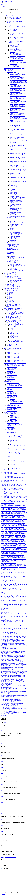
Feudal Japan (13, 221)
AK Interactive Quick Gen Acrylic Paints (16, 435)
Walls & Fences (13, 416)
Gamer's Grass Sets (11, 361)
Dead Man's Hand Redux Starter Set (15, 17)
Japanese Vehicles (14, 194)
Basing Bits (9, 349)
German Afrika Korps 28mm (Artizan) (18, 536)
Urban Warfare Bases (12, 375)
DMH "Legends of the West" (16, 32)
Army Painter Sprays (14, 464)
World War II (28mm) (12, 72)
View (2, 731)
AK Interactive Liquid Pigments (14, 323)
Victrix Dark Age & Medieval (17, 257)
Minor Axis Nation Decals (16, 214)
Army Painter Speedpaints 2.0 (14, 437)
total (3, 894)
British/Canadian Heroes (15, 234)
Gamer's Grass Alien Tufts (13, 352)
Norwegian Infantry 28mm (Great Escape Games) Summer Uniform (17, 104)
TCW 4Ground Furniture (15, 286)
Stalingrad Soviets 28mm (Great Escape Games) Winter (17, 124)
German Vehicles (14, 186)
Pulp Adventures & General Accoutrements (16, 271)
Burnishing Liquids (14, 333)
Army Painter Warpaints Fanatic (14, 439)
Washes (11, 332)
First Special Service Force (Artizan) (18, 172)
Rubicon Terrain (10, 253)
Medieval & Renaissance (15, 264)
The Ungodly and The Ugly (16, 37)
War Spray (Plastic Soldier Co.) (17, 467)
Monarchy (12, 228)
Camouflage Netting (11, 409)
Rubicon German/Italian (12, 249)
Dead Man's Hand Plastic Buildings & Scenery (12, 480)
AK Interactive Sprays (15, 468)
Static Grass (9, 389)
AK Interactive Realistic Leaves (14, 387)
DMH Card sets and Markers (16, 20)
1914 (5, 289)
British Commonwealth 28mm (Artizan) (11, 549)
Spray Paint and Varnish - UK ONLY (15, 463)
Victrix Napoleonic (14, 260)
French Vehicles (13, 192)
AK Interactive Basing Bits (13, 383)
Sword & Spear (7, 307)
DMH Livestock (13, 40)
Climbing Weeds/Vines (12, 411)
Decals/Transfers (10, 206)
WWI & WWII (13, 269)
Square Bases (10, 380)
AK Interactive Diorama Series (11, 317)
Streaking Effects (14, 327)
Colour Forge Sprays (14, 465)
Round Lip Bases (11, 379)
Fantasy (11, 226)
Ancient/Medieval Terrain (13, 423)
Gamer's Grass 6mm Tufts (13, 357)
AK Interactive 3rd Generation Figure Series (12, 701)
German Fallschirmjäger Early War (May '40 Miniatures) (18, 135)
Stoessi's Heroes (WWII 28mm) (14, 233)
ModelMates (9, 345)
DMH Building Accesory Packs (17, 56)
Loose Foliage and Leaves (13, 396)
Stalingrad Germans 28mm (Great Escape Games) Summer (17, 114)
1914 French (10, 297)
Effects (11, 444)
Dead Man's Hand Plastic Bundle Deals (10, 479)
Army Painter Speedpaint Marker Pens (13, 319)
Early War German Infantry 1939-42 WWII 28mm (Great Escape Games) (18, 80)
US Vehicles (12, 189)
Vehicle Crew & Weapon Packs (14, 198)
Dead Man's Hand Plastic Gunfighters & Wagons (12, 477)
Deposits (12, 329)
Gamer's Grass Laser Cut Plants (14, 351)
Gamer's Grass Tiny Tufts (13, 353)
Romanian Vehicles (14, 196)
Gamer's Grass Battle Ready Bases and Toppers (15, 363)
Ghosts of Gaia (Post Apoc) (16, 224)
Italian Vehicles (13, 193)
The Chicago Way (8, 273)
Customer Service (8, 862)
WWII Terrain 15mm (12, 421)
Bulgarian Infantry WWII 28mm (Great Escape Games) (17, 75)
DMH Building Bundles (15, 50)
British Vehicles (13, 188)
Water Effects (10, 404)
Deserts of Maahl (11, 372)
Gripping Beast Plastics (12, 246)
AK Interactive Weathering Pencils (15, 341)
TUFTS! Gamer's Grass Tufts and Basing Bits (14, 348)
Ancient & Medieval (14, 225)
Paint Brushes (10, 456)
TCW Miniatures (11, 277)
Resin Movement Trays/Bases (14, 407)
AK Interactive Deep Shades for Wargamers (17, 445)
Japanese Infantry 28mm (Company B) (10, 559)
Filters (11, 331)
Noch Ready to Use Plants (16, 401)
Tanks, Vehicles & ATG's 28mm (14, 184)
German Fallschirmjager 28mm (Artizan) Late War (17, 138)
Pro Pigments (10, 347)
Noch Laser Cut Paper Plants (16, 403)
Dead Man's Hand (21, 875)
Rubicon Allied (10, 252)
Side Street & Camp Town (16, 44)
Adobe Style (12, 52)
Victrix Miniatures (11, 256)
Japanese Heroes (13, 237)
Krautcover (9, 388)
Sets (10, 343)
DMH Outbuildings (14, 65)
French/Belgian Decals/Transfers (17, 216)
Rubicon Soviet (10, 250)
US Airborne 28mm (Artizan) (16, 150)
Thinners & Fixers (14, 336)
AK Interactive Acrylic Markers (11, 309)
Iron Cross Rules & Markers (13, 304)
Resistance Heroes (14, 238)
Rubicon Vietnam (11, 254)
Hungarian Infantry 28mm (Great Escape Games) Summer (17, 88)
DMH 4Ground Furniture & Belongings (10, 497)
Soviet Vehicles (13, 190)
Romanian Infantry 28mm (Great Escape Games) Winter (17, 110)
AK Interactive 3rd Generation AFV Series (17, 449)
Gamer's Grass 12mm (12, 359)
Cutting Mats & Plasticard (13, 432)
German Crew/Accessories (16, 201)
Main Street (12, 45)
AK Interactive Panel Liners (13, 321)
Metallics (12, 441)
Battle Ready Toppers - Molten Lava (15, 365)
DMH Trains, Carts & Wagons (17, 58)
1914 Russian (10, 292)
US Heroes (12, 241)
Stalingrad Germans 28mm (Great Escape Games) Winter (17, 116)
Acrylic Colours (13, 440)
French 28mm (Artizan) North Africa (18, 170)
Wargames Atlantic (11, 261)
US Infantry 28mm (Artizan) (16, 152)
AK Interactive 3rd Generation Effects (16, 451)
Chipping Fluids (13, 335)
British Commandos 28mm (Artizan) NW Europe (13, 550)
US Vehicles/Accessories (15, 204)
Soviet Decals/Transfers (15, 212)
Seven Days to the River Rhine (11, 288)
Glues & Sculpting (11, 428)
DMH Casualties (13, 38)
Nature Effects (13, 325)
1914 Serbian (10, 293)
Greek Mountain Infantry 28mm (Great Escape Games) (17, 86)
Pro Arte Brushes (14, 459)
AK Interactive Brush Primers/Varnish (15, 455)
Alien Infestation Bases (12, 367)
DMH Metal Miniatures (12, 29)
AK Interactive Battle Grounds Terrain (13, 316)
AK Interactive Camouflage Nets (17, 197)
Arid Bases (9, 373)
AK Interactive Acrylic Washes (14, 436)
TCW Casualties (13, 281)
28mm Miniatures (8, 70)
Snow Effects (10, 391)
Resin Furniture (13, 420)
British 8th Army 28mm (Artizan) (17, 157)
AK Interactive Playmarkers (13, 311)
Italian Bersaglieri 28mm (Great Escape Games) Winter (17, 99)
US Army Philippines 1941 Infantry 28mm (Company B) (18, 182)
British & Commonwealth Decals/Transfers (16, 208)
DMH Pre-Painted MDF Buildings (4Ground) (11, 488)
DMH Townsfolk (14, 36)
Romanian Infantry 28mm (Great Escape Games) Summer (17, 107)
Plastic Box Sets (7, 242)
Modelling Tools (10, 427)
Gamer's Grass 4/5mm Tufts (13, 356)
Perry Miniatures (10, 248)
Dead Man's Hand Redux (10, 16)
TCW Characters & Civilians (16, 280)
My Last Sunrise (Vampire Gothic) (18, 222)
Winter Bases (10, 371)
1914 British (9, 296)
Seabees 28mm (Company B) (16, 180)
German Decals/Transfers (16, 210)
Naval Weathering (14, 339)
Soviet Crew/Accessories (15, 202)
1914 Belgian (10, 295)
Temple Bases (10, 376)
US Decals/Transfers (14, 213)
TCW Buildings (10, 284)
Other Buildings (13, 48)
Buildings (12, 415)
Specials (11, 328)
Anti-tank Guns (13, 185)
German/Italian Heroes (15, 236)
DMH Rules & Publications (13, 18)
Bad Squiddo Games (11, 217)
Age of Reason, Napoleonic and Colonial (14, 605)
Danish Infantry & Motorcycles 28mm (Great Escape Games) (17, 78)
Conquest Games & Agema (13, 244)
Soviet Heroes (13, 240)
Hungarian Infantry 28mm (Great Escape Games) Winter (17, 91)
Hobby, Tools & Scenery (9, 412)
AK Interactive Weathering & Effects (12, 320)
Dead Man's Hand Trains (15, 57)
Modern (11, 229)
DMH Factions (13, 30)
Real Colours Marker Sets (16, 315)
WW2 (11, 220)
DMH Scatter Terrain (15, 66)
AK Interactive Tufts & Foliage (14, 384)
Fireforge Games (10, 245)
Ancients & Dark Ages (15, 262)
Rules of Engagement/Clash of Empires (13, 308)
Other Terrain (13, 419)
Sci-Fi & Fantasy (14, 268)
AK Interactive (13, 457)
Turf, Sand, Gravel (11, 392)
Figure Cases (10, 429)
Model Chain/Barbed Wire (13, 405)
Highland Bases (10, 369)
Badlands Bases (10, 377)
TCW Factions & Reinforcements (17, 278)
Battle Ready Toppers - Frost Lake (15, 364)
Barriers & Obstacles (14, 417)
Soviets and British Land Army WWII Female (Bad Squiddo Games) (18, 127)
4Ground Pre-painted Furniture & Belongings (14, 689)
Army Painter (13, 460)
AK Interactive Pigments (12, 344)
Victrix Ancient (13, 258)
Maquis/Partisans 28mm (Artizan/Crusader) (15, 174)
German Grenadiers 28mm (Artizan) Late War (11, 540)
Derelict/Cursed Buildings (16, 49)
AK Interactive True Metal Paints (14, 453)
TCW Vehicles (10, 282)
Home (5, 722)
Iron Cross (6, 303)
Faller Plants (12, 399)
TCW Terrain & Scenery (12, 285)
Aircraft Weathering (14, 340)
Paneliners (12, 337)
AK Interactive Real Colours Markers (15, 313)
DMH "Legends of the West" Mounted (13, 483)
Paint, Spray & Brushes (9, 433)
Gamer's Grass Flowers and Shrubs (15, 360)
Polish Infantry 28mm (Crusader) (17, 176)
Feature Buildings (14, 46)
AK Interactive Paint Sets (13, 452)
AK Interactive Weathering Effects (15, 324)
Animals (12, 230)
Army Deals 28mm (14, 73)
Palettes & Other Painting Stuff (17, 461)
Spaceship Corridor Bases (13, 368)
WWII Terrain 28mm (12, 413)
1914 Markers (10, 300)
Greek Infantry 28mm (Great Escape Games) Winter (13, 511)
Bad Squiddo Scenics (15, 232)
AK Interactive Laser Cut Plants (14, 385)
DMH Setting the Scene (15, 54)
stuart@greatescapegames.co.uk (8, 857)
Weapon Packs (13, 205)
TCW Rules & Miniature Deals (14, 276)
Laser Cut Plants (10, 397)
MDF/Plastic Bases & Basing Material (16, 408)
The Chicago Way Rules (12, 274)
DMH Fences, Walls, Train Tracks (18, 62)
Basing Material (7, 381)
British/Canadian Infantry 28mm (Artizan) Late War (17, 155)
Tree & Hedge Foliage (12, 395)
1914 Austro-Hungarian (12, 290)
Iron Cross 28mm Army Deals (14, 305)
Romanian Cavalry (14, 112)
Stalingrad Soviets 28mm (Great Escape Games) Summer (17, 122)
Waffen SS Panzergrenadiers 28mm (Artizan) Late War (18, 143)
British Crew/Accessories (16, 200)
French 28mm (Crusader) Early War (18, 169)
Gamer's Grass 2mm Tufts (13, 355)
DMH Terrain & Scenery (12, 53)
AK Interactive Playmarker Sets (17, 312)
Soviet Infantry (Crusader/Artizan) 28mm (13, 543)
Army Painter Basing (12, 393)
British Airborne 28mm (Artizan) (17, 153)
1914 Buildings (10, 301)
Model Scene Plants (14, 400)
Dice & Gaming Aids (12, 431)
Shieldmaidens (13, 218)
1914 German (10, 299)
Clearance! (6, 469)
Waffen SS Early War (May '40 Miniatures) (14, 542)
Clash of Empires (14, 879)
